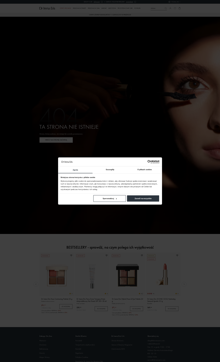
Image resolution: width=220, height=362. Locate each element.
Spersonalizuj (108, 198)
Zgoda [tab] (75, 170)
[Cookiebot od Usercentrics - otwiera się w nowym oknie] (149, 162)
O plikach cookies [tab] (144, 169)
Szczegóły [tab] (110, 169)
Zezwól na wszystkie (143, 198)
